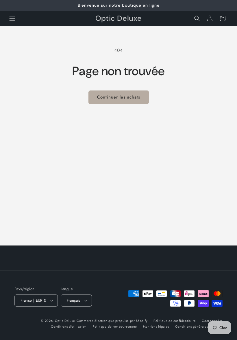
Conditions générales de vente (199, 326)
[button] (12, 18)
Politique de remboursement (115, 326)
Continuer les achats (118, 97)
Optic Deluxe (65, 320)
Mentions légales (156, 326)
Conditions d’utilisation (69, 326)
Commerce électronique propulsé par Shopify (112, 320)
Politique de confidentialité (174, 320)
